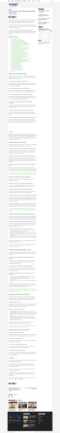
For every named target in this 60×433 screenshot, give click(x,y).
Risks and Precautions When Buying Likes (16, 62)
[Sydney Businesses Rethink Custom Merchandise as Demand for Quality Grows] (13, 405)
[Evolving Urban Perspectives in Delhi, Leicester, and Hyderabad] (22, 405)
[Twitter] (11, 17)
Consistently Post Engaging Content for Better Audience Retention (20, 59)
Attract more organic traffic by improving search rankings (19, 48)
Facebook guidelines (14, 298)
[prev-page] (35, 400)
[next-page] (36, 400)
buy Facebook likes (15, 77)
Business (12, 8)
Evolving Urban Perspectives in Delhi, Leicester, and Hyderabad (22, 410)
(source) (21, 226)
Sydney (39, 423)
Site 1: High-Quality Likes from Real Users (17, 40)
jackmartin (10, 14)
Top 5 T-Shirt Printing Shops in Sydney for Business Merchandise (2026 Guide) (32, 410)
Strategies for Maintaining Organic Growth (16, 58)
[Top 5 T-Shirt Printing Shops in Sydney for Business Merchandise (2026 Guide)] (32, 405)
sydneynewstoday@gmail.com (15, 422)
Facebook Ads (11, 267)
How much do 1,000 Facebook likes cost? (17, 68)
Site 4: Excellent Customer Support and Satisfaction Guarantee (20, 43)
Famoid (29, 340)
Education (39, 419)
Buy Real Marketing (24, 340)
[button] (51, 1)
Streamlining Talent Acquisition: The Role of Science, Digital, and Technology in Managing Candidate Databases (15, 389)
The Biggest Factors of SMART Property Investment (44, 29)
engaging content (28, 260)
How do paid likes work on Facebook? (16, 69)
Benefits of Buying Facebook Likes (15, 46)
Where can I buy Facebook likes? (16, 67)
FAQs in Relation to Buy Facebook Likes (16, 65)
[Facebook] (9, 17)
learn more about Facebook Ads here (24, 318)
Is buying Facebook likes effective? (16, 66)
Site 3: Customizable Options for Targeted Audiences (19, 42)
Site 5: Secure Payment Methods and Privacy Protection (19, 44)
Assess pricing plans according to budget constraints (19, 52)
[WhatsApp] (15, 17)
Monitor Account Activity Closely (16, 64)
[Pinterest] (13, 17)
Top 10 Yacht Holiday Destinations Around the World (44, 11)
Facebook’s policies (30, 186)
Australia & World (40, 420)
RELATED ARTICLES (11, 400)
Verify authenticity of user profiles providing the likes (18, 51)
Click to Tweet (11, 211)
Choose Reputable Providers (15, 63)
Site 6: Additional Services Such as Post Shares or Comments (20, 45)
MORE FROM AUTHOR (19, 400)
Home (9, 8)
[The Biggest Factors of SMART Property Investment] (45, 36)
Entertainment (40, 416)
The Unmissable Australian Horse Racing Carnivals (31, 388)
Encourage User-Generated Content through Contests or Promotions (21, 61)
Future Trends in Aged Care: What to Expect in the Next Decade (44, 19)
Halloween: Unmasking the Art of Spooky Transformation (43, 23)
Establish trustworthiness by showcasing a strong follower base (20, 49)
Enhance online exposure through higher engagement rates (19, 47)
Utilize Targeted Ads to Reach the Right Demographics (19, 60)
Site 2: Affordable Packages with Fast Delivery (18, 41)
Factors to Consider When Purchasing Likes (16, 50)
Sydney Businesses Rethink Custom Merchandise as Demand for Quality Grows (12, 410)
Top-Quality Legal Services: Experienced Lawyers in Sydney (43, 15)
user (39, 12)
